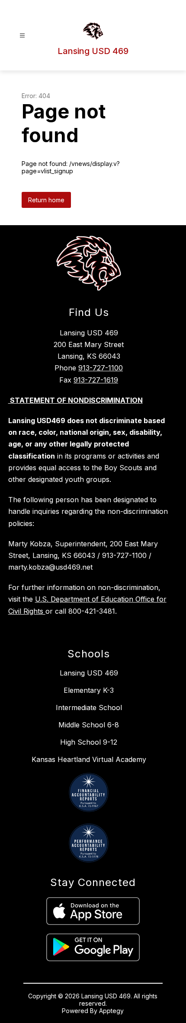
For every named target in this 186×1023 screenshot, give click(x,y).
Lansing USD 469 (89, 673)
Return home (46, 200)
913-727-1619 (96, 380)
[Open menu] (22, 36)
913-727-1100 (100, 367)
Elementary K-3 (89, 690)
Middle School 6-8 (88, 724)
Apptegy (111, 1010)
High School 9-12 (88, 742)
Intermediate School (89, 707)
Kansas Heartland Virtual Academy (89, 759)
